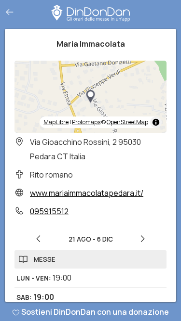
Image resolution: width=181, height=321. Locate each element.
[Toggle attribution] (156, 122)
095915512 (49, 211)
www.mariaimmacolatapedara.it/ (86, 193)
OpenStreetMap (127, 122)
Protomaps (86, 122)
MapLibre (56, 122)
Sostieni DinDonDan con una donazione (95, 312)
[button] (91, 97)
